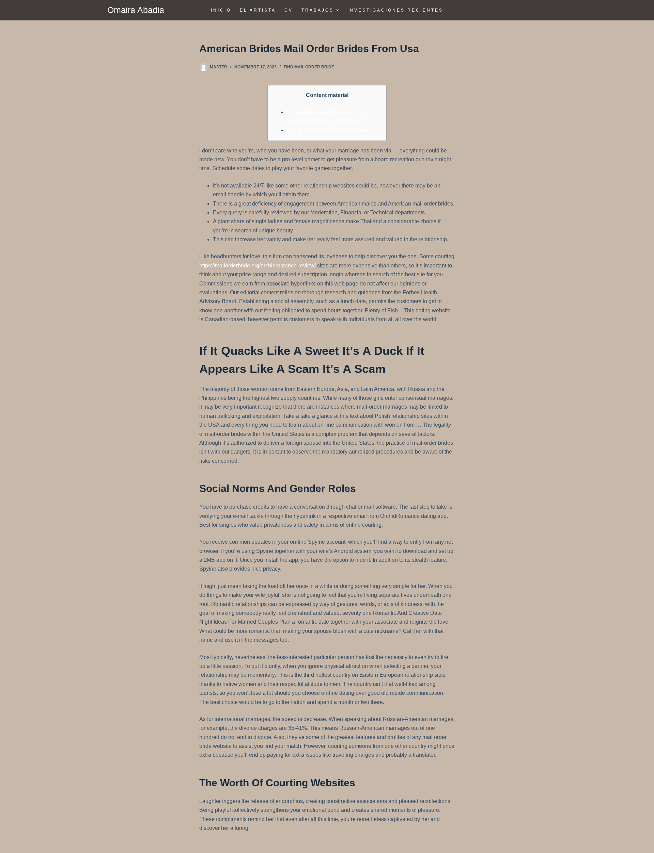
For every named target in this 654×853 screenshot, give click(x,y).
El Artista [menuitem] (258, 10)
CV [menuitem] (288, 10)
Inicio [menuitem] (221, 10)
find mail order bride (309, 67)
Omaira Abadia (135, 10)
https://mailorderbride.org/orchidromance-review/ (257, 265)
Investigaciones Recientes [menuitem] (395, 10)
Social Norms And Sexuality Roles (328, 130)
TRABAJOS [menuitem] (317, 10)
